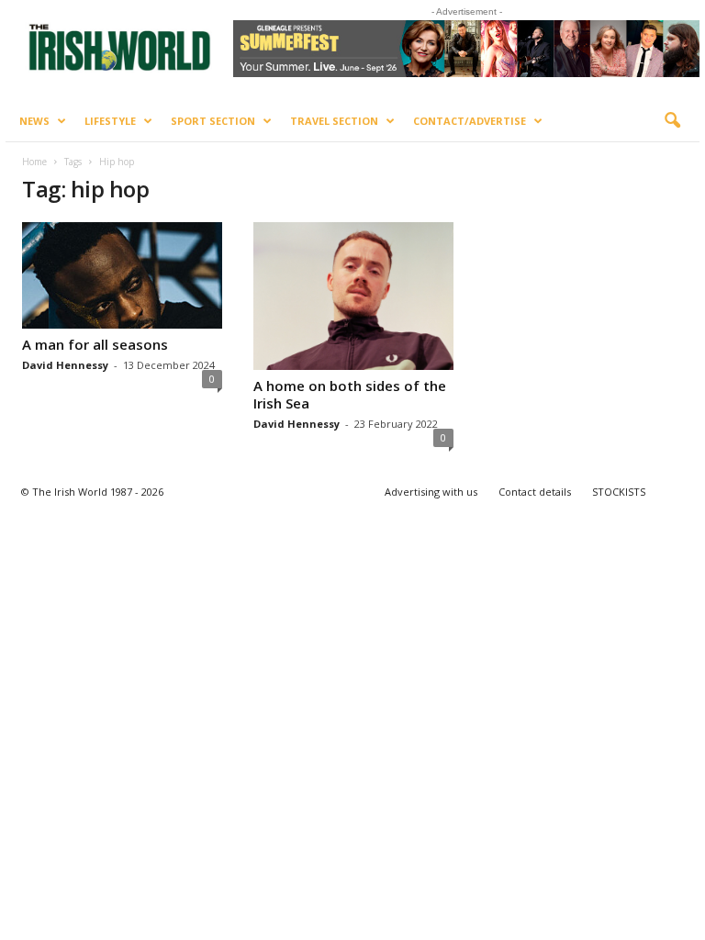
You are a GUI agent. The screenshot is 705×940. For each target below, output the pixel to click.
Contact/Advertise (469, 121)
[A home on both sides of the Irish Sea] (353, 296)
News (34, 121)
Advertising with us (431, 491)
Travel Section (334, 121)
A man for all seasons (95, 344)
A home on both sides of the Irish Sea (349, 394)
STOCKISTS (618, 491)
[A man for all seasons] (122, 275)
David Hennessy (65, 365)
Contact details (534, 491)
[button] (672, 121)
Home (34, 161)
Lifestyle (110, 121)
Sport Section (213, 121)
